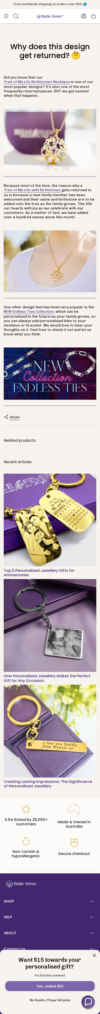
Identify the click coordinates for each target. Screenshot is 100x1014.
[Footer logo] (21, 884)
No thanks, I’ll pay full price (50, 1000)
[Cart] (93, 16)
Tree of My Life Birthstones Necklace (37, 82)
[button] (88, 1002)
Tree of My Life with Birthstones (32, 190)
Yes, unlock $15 (50, 986)
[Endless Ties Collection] (50, 374)
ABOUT (10, 933)
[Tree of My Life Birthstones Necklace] (50, 140)
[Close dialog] (94, 955)
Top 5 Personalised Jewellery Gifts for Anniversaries (39, 573)
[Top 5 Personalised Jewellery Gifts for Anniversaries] (50, 520)
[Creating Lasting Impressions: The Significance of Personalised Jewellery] (50, 731)
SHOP (9, 901)
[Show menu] (6, 16)
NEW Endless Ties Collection (29, 311)
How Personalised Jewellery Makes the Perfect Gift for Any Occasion (47, 678)
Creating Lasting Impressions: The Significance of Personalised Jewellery (48, 784)
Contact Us (14, 949)
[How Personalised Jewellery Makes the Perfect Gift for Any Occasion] (50, 625)
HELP (8, 917)
